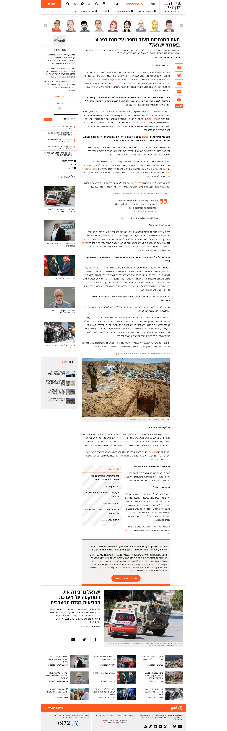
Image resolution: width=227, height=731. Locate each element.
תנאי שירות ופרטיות (109, 715)
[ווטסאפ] (96, 4)
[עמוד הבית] (172, 6)
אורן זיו (160, 681)
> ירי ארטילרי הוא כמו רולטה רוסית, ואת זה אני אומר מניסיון (143, 353)
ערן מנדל (103, 722)
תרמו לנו (51, 3)
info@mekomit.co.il (58, 77)
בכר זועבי (159, 665)
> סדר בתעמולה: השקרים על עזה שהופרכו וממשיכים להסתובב (141, 193)
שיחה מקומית (169, 57)
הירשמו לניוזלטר (133, 3)
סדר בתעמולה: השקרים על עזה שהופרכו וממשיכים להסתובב (105, 477)
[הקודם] (181, 25)
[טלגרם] (82, 3)
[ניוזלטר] (180, 726)
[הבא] (45, 25)
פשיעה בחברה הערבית (85, 11)
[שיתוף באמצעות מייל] (179, 92)
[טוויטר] (75, 3)
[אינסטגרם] (104, 4)
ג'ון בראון (115, 486)
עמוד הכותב (60, 97)
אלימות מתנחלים (123, 11)
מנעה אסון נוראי (114, 79)
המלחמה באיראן (146, 11)
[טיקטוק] (89, 3)
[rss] (145, 726)
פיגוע (71, 168)
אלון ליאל (111, 681)
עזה (106, 11)
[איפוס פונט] (178, 106)
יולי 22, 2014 (125, 218)
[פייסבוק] (67, 3)
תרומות (125, 715)
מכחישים (154, 118)
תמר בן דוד (111, 697)
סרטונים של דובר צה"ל (128, 441)
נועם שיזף (114, 503)
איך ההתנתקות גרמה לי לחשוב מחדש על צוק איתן (102, 511)
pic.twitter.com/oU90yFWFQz (144, 211)
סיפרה (117, 342)
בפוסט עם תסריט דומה (138, 122)
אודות (153, 3)
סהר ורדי (160, 697)
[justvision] (75, 723)
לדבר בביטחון (135, 183)
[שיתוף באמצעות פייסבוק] (179, 68)
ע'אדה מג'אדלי (95, 626)
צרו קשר (98, 715)
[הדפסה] (179, 100)
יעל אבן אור (114, 520)
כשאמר (144, 136)
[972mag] (63, 723)
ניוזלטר (119, 715)
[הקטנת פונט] (176, 106)
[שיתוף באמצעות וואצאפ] (179, 84)
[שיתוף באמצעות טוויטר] (179, 76)
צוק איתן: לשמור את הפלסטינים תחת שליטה (102, 494)
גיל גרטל (112, 665)
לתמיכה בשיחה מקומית (126, 578)
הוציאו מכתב (118, 317)
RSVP (113, 722)
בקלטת (85, 243)
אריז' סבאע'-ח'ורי (62, 665)
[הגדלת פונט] (181, 106)
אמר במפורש (108, 235)
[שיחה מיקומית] (176, 708)
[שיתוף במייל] (73, 639)
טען (134, 104)
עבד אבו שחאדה (62, 681)
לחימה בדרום (67, 161)
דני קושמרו (153, 452)
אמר (85, 239)
